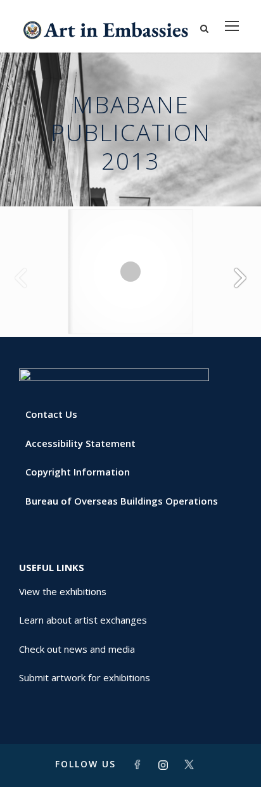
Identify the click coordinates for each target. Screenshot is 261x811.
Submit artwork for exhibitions (84, 677)
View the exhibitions (62, 591)
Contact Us (51, 414)
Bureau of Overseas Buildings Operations (121, 500)
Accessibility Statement (80, 443)
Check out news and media (77, 649)
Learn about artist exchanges (83, 619)
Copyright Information (77, 471)
